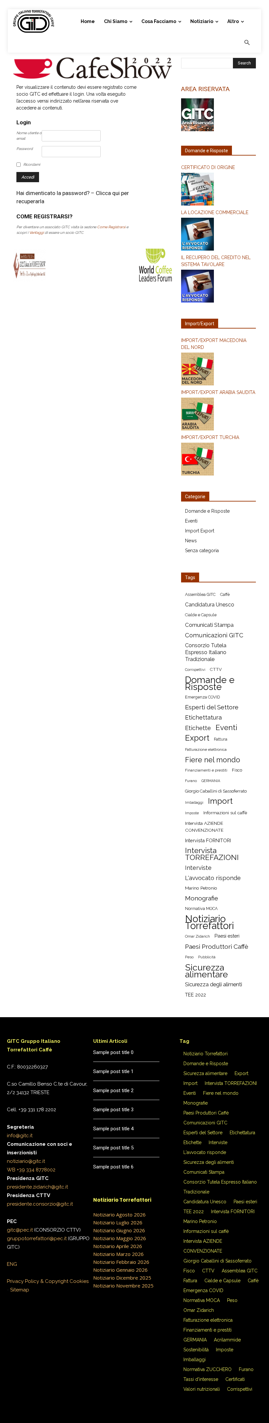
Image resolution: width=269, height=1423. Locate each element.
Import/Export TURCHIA (210, 437)
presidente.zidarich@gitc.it (37, 1187)
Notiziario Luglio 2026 (117, 1222)
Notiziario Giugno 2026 (119, 1230)
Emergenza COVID (202, 697)
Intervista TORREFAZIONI (212, 854)
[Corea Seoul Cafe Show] (92, 77)
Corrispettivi (195, 670)
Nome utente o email (29, 136)
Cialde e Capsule (201, 614)
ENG (12, 1264)
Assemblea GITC (200, 594)
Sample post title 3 (113, 1110)
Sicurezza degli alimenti (213, 984)
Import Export (199, 530)
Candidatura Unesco (209, 604)
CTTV (216, 669)
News (191, 540)
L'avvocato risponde (213, 877)
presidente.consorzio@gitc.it (40, 1204)
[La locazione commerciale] (218, 235)
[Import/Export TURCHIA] (218, 460)
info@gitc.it (19, 1136)
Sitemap (19, 1290)
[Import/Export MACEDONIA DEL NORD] (218, 370)
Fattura (220, 739)
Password (24, 149)
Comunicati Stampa (209, 625)
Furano (191, 781)
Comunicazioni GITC (214, 635)
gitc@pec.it (20, 1230)
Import (220, 801)
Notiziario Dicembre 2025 (122, 1277)
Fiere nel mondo (212, 759)
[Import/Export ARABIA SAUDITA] (218, 415)
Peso (189, 957)
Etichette (198, 727)
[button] (247, 43)
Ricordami (31, 164)
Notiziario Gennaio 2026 (120, 1269)
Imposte (192, 813)
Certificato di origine (208, 167)
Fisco (237, 770)
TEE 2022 (195, 994)
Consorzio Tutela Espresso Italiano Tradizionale (205, 652)
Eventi (191, 521)
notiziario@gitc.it (26, 1161)
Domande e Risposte (207, 511)
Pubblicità (207, 957)
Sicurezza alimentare (206, 971)
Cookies (79, 1281)
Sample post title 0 (113, 1052)
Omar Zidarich (197, 936)
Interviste (198, 867)
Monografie (201, 898)
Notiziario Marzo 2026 (118, 1254)
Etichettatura (203, 717)
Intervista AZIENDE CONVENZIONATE (204, 827)
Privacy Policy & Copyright (37, 1281)
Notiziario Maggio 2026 (119, 1238)
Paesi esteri (227, 936)
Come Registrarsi (111, 227)
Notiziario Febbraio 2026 (121, 1262)
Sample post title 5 (113, 1148)
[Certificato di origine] (218, 190)
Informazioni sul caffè (225, 812)
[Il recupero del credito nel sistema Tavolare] (218, 287)
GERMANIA (210, 781)
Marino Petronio (201, 888)
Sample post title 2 (113, 1090)
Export (197, 738)
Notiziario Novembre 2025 (123, 1285)
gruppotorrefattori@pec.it (37, 1238)
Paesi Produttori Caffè (216, 946)
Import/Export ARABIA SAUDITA (218, 392)
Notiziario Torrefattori (209, 922)
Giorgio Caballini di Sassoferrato (216, 791)
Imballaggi (194, 802)
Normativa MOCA (201, 908)
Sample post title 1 (113, 1071)
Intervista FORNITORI (208, 840)
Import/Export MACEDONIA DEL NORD (213, 344)
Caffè (225, 594)
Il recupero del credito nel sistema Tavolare (216, 261)
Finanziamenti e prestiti (206, 770)
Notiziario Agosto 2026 (119, 1214)
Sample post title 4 (113, 1129)
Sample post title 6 (113, 1167)
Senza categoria (202, 550)
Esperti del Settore (211, 707)
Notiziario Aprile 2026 (117, 1246)
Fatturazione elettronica (206, 749)
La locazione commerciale (214, 212)
